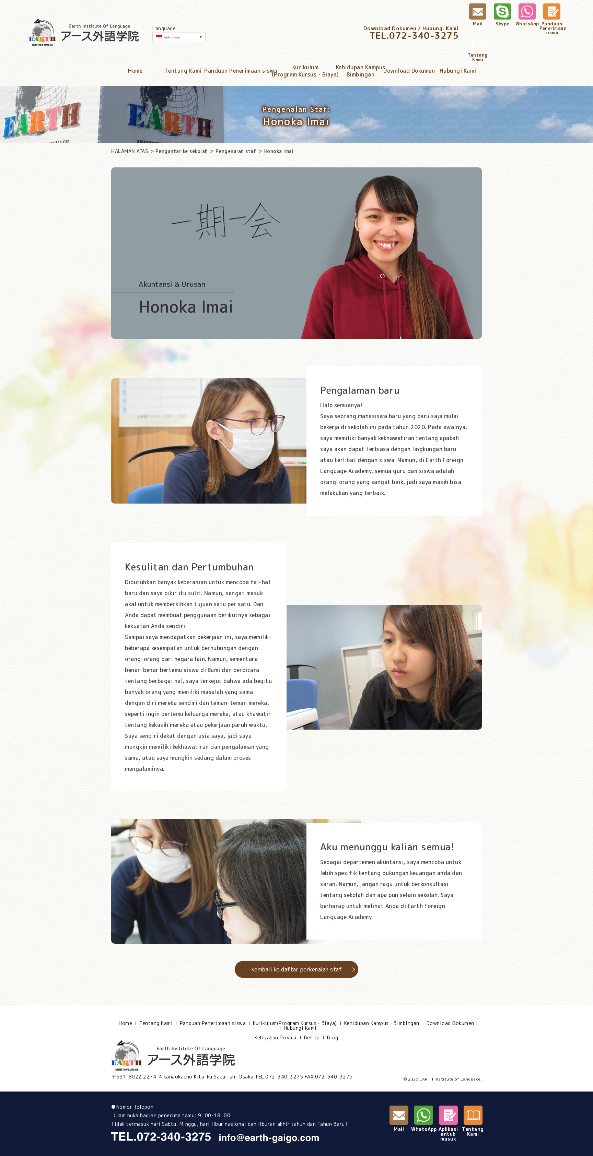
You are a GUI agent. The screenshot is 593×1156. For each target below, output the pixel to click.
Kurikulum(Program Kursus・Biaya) (305, 71)
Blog (332, 1037)
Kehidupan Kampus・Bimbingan (381, 1023)
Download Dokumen (409, 70)
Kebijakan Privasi (276, 1037)
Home (135, 70)
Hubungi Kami (458, 70)
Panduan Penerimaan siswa (241, 70)
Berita (312, 1037)
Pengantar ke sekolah (181, 151)
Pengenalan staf (236, 151)
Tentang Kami (183, 70)
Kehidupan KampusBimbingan (360, 71)
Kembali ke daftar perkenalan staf (296, 969)
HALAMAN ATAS (129, 151)
